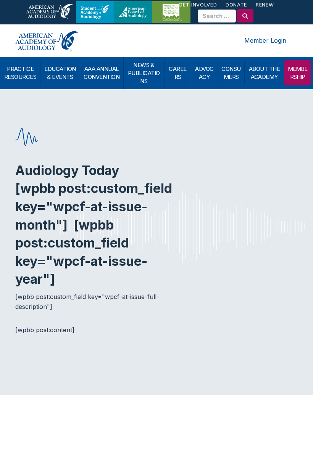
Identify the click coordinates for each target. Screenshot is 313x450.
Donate (236, 5)
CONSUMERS (231, 72)
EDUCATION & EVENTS (60, 72)
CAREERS (178, 72)
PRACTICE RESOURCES (20, 72)
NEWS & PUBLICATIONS (144, 73)
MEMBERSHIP (297, 72)
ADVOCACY (204, 72)
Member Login (265, 40)
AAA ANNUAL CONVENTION (101, 72)
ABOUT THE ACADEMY (264, 72)
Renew (265, 5)
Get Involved (198, 5)
